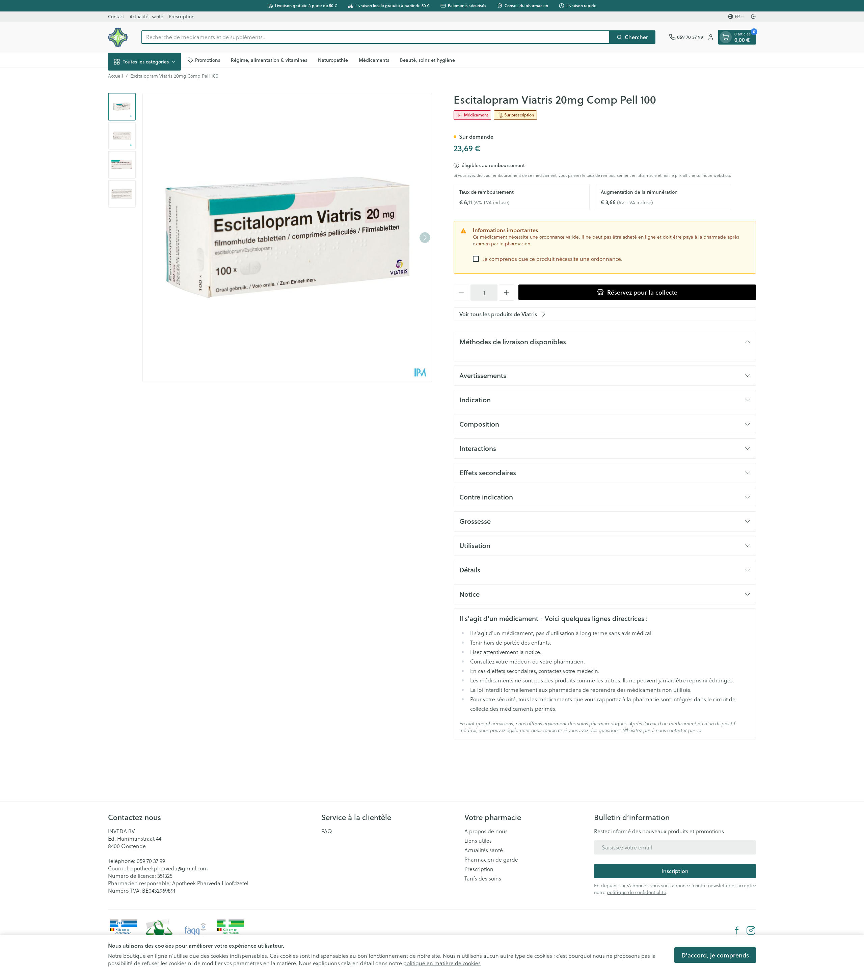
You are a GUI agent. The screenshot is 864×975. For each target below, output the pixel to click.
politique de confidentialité (636, 892)
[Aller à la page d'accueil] (118, 37)
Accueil (115, 76)
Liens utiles (478, 840)
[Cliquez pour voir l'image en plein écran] (287, 237)
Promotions (207, 59)
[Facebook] (737, 930)
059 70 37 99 (151, 861)
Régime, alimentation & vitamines (269, 59)
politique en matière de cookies (442, 963)
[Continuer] (425, 237)
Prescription (181, 16)
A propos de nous (486, 831)
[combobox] (375, 37)
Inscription (675, 871)
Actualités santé (146, 16)
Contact (116, 16)
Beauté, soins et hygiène (427, 59)
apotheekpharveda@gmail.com (169, 868)
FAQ (326, 831)
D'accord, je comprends (715, 955)
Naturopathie (333, 59)
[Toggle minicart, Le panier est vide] (726, 37)
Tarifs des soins (482, 878)
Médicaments (374, 59)
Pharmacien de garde (491, 859)
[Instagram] (751, 930)
